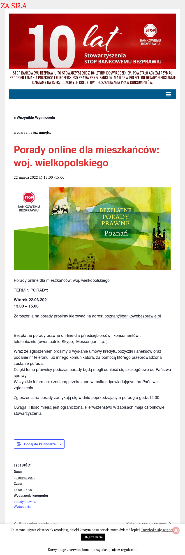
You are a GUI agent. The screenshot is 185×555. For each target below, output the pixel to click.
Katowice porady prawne (146, 523)
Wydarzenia (22, 506)
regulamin (128, 549)
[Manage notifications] (176, 530)
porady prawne (24, 501)
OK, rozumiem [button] (93, 537)
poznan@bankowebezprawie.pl (132, 316)
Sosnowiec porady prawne (40, 523)
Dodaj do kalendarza (40, 444)
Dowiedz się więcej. (157, 529)
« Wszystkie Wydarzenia (34, 117)
